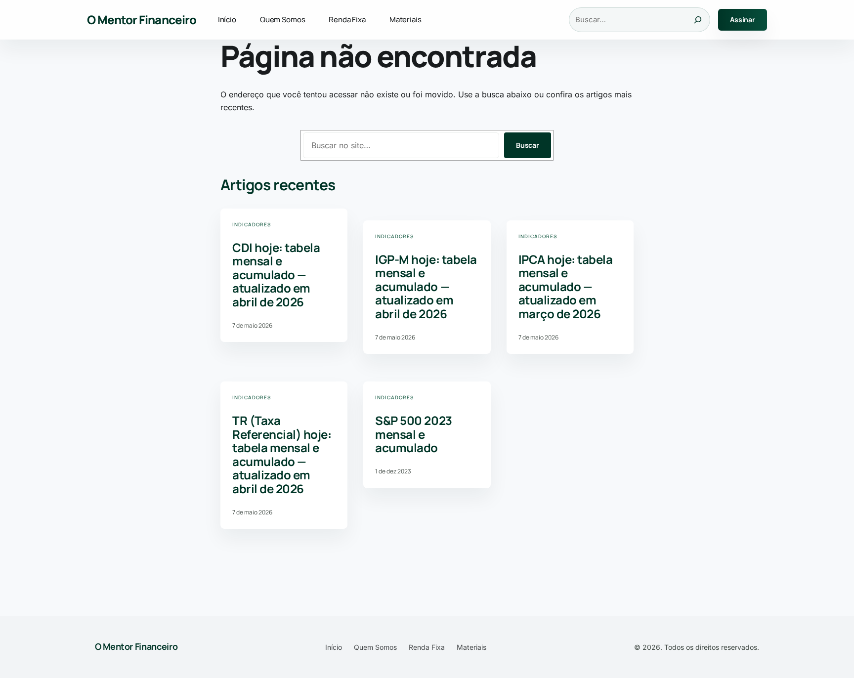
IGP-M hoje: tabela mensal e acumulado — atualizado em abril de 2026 (425, 287)
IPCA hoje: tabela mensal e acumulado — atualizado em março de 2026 (565, 287)
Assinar (742, 19)
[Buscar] (698, 20)
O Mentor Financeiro (141, 19)
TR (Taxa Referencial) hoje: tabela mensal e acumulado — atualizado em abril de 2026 (281, 455)
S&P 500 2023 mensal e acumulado (413, 434)
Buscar (527, 145)
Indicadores (251, 224)
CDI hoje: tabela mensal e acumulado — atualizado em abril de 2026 (276, 275)
